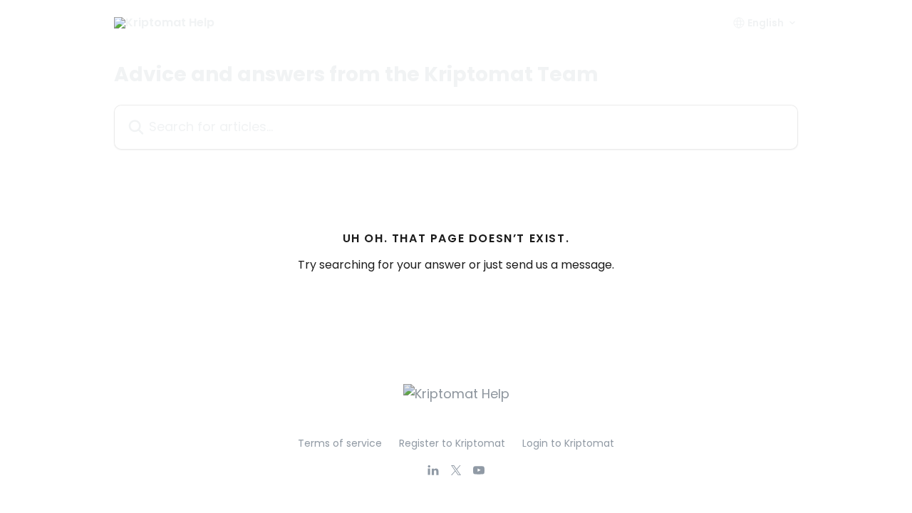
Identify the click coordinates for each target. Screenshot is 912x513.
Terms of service (340, 443)
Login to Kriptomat (568, 443)
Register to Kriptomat (452, 443)
